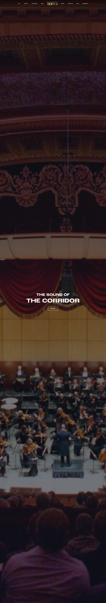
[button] (53, 308)
